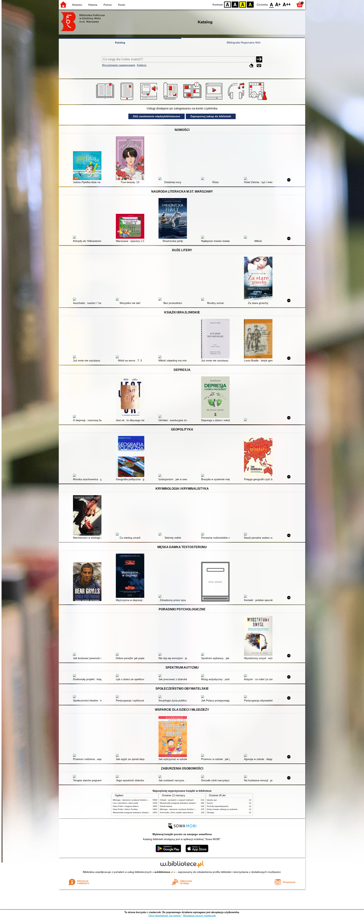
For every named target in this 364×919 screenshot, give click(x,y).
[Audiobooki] (149, 99)
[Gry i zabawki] (258, 99)
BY (250, 4)
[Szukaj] (259, 59)
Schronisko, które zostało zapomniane (176, 812)
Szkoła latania (166, 806)
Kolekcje (141, 65)
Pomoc (108, 4)
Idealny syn (212, 800)
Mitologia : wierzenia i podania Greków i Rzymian (134, 800)
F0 (271, 4)
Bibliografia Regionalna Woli (243, 42)
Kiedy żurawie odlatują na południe (222, 809)
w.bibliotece (164, 871)
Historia (92, 4)
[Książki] (106, 99)
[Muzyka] (237, 99)
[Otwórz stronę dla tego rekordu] (88, 166)
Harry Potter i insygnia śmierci (125, 806)
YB (243, 4)
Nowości (77, 4)
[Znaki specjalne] (259, 65)
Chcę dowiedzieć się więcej (164, 915)
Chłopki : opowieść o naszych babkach (177, 800)
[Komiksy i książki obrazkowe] (193, 99)
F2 (287, 4)
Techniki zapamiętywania (217, 806)
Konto (121, 4)
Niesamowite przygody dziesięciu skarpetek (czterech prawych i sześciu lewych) (147, 812)
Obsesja (210, 812)
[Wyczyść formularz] (251, 65)
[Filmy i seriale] (215, 99)
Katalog (120, 42)
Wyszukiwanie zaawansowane (118, 65)
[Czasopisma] (171, 99)
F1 (278, 4)
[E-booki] (127, 99)
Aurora (210, 803)
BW (235, 4)
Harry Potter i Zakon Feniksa (125, 809)
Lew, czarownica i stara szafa (125, 803)
